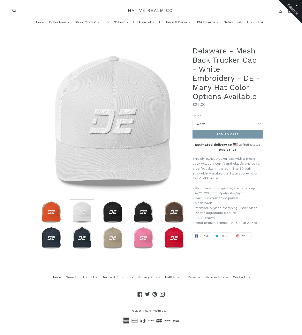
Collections (58, 22)
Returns (194, 277)
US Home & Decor (173, 22)
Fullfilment (174, 277)
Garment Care (216, 277)
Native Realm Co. (151, 10)
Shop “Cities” (115, 22)
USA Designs (206, 22)
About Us (89, 277)
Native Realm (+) (237, 22)
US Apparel (142, 22)
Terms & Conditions (117, 277)
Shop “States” (86, 22)
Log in (262, 22)
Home (39, 22)
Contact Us (241, 277)
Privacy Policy (149, 277)
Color (196, 116)
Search (71, 277)
